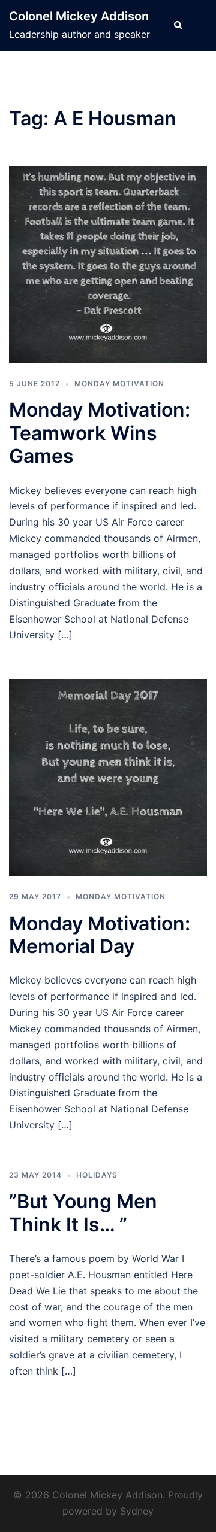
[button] (177, 26)
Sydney (137, 1511)
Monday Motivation (119, 383)
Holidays (97, 1174)
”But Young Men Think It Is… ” (83, 1213)
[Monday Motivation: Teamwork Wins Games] (108, 264)
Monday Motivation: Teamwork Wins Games (99, 433)
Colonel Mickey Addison (79, 16)
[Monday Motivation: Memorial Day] (108, 777)
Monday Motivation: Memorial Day (99, 935)
